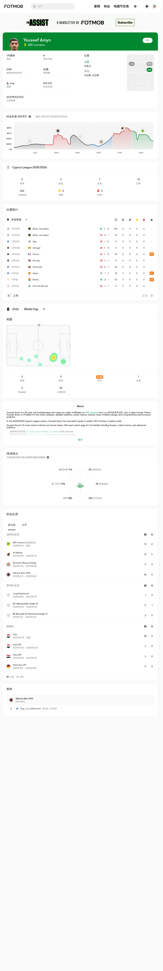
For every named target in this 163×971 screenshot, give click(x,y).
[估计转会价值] (30, 116)
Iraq (12, 83)
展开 (80, 439)
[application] (83, 138)
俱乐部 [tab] (11, 525)
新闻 (97, 6)
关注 (147, 40)
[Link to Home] (13, 6)
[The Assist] (80, 22)
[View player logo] (14, 44)
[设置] (135, 6)
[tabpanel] (80, 601)
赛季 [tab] (24, 525)
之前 (15, 295)
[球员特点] (48, 457)
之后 (144, 295)
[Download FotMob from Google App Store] (154, 6)
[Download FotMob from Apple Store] (146, 6)
